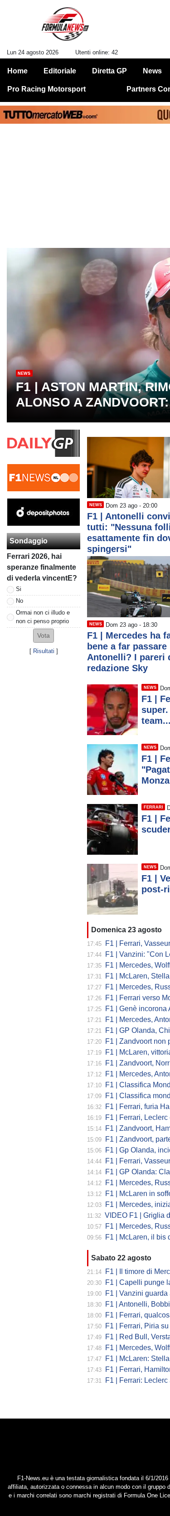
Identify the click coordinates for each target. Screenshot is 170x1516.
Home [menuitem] (17, 71)
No (19, 600)
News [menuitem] (152, 71)
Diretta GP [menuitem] (109, 71)
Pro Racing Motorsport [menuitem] (46, 89)
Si (18, 589)
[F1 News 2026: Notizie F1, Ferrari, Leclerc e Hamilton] (65, 27)
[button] (43, 636)
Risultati (43, 651)
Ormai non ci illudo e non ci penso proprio (43, 617)
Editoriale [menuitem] (60, 71)
